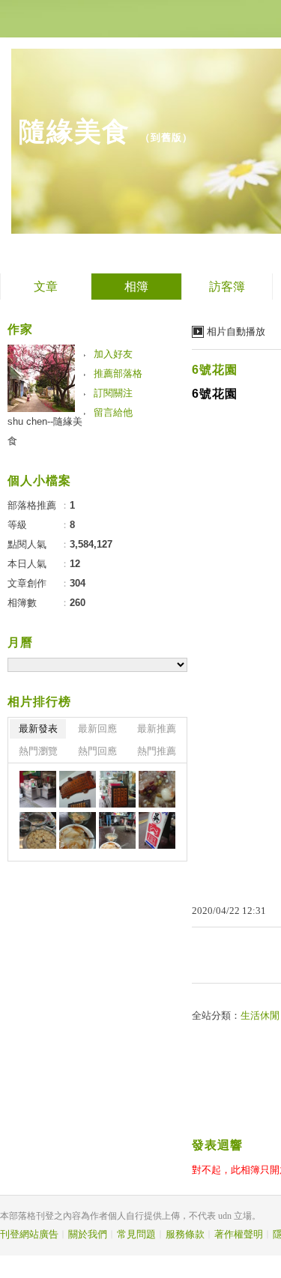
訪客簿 (227, 286)
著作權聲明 (238, 1234)
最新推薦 (156, 728)
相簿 (136, 286)
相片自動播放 (236, 331)
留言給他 (113, 412)
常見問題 (136, 1234)
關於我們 (87, 1234)
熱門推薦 (156, 751)
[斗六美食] (37, 789)
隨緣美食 (74, 131)
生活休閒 (260, 1015)
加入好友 (113, 354)
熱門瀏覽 (38, 751)
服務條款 (185, 1234)
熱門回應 (97, 751)
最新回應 (97, 728)
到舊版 (166, 137)
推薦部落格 (118, 373)
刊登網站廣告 (29, 1234)
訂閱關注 (113, 393)
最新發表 (38, 728)
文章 (46, 286)
